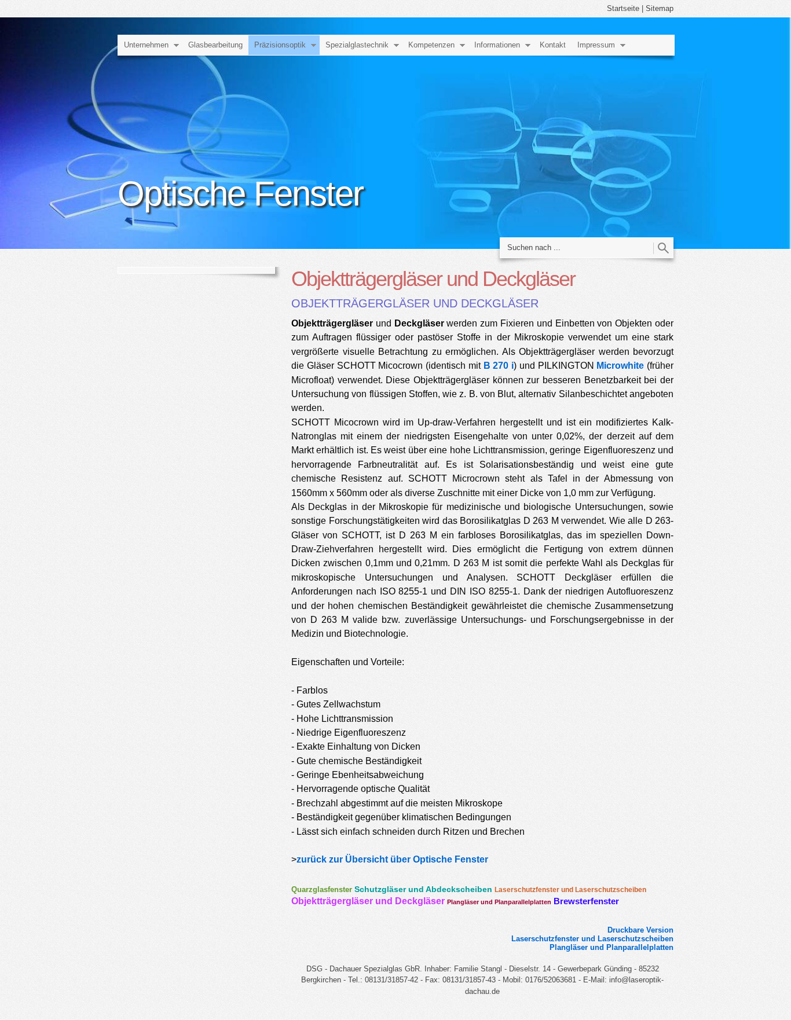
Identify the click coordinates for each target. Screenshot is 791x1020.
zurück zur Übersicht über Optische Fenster (392, 859)
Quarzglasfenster (321, 889)
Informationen (497, 45)
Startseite (623, 8)
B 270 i (499, 365)
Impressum (596, 45)
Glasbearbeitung (215, 45)
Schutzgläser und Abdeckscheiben (423, 889)
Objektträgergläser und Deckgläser (368, 901)
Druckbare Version (640, 930)
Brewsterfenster (586, 901)
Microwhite (620, 365)
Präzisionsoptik (280, 45)
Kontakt (553, 45)
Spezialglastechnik (357, 45)
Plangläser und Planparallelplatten (499, 901)
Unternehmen (146, 45)
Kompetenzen (431, 45)
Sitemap (659, 8)
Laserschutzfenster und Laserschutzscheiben (570, 890)
